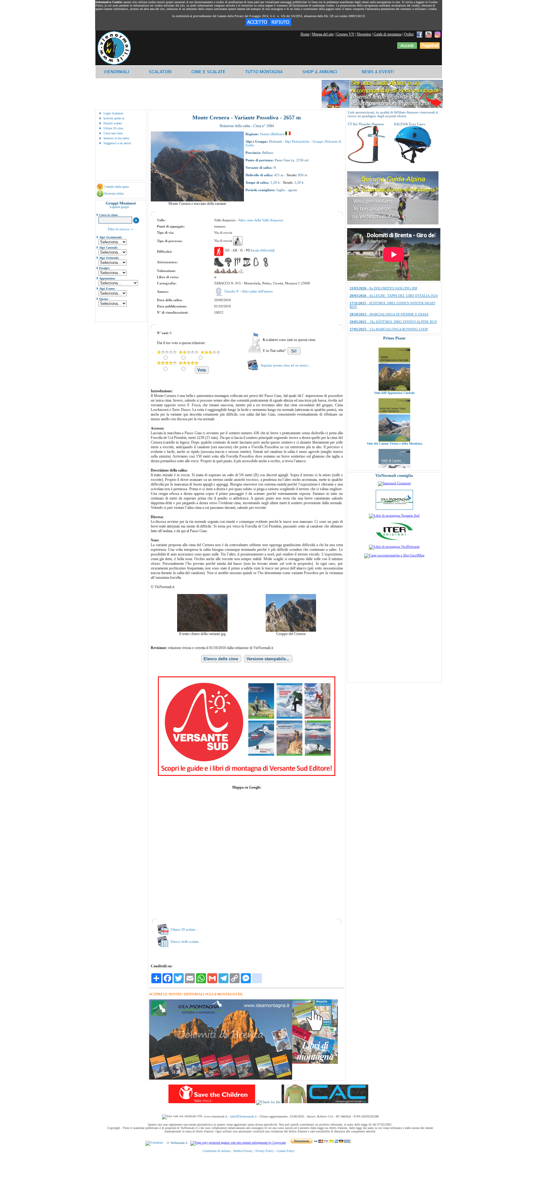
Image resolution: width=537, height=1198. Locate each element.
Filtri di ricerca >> (121, 229)
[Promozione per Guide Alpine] (382, 106)
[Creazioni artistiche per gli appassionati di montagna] (394, 483)
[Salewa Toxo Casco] (412, 162)
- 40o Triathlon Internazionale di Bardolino (390, 295)
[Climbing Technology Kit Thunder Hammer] (366, 162)
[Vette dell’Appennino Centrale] (394, 356)
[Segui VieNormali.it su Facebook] (419, 34)
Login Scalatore (113, 113)
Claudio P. (232, 291)
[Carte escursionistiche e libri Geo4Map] (394, 555)
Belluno (277, 134)
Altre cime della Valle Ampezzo (260, 220)
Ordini (409, 34)
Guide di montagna (388, 34)
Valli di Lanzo (394, 460)
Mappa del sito (323, 34)
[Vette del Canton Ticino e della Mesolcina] (394, 406)
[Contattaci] (154, 1143)
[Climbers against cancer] (325, 1102)
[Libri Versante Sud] (246, 774)
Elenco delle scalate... (186, 941)
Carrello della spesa (116, 186)
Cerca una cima (112, 133)
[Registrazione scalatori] (430, 47)
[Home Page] (114, 64)
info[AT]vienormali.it (243, 1116)
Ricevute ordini (114, 193)
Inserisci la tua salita (116, 138)
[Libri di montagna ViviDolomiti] (394, 546)
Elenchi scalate (112, 123)
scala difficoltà (262, 250)
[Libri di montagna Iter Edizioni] (394, 539)
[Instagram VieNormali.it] (437, 34)
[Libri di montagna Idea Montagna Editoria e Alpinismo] (394, 508)
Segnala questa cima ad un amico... (286, 365)
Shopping (364, 34)
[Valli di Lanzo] (394, 457)
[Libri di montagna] (315, 1062)
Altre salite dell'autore (257, 291)
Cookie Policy (286, 1151)
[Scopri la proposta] (392, 223)
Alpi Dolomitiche (297, 141)
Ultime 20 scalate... (184, 929)
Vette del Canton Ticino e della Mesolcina (394, 409)
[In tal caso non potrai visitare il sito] (280, 24)
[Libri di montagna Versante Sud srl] (394, 515)
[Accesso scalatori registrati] (407, 47)
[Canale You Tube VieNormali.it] (428, 34)
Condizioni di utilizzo (216, 1151)
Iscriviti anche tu (113, 118)
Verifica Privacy (243, 1151)
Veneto (265, 134)
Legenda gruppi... (121, 207)
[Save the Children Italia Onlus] (211, 1102)
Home (305, 34)
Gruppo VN (345, 34)
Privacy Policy (264, 1151)
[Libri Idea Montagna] (220, 1078)
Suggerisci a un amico (117, 143)
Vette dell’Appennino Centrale (394, 359)
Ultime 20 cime (113, 128)
